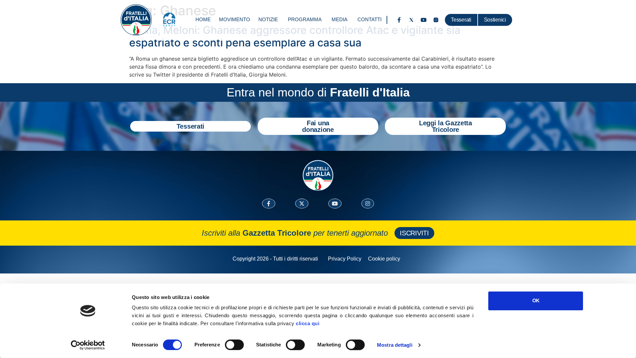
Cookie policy (384, 259)
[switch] (234, 344)
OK (535, 300)
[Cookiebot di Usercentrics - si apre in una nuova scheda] (88, 345)
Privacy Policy (344, 259)
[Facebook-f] (399, 20)
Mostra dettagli (394, 345)
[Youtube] (423, 20)
